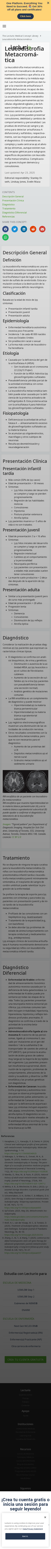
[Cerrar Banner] (48, 2)
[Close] (45, 1517)
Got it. (25, 1536)
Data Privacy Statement (33, 1528)
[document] (25, 774)
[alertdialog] (25, 10)
